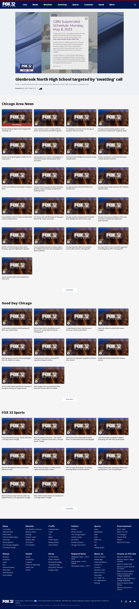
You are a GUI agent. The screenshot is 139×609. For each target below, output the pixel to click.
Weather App (30, 540)
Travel (50, 532)
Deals (5, 562)
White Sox (97, 540)
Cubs (96, 537)
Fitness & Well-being (33, 565)
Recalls (28, 570)
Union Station (53, 545)
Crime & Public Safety (10, 537)
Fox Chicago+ (122, 534)
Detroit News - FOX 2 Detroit (78, 562)
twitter (130, 601)
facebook (121, 601)
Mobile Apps (98, 559)
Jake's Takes (121, 529)
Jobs (4, 565)
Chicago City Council (78, 545)
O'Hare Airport (53, 540)
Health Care (30, 567)
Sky (95, 545)
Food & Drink (121, 537)
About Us (98, 553)
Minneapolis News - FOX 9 (80, 566)
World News (7, 534)
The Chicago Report (78, 534)
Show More (69, 290)
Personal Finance (9, 567)
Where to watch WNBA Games (125, 584)
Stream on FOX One (126, 553)
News (5, 526)
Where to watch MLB (124, 564)
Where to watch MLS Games (124, 588)
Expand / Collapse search (135, 4)
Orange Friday (53, 570)
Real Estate (7, 570)
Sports (97, 526)
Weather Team (31, 537)
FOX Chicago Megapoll (11, 545)
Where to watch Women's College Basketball (126, 579)
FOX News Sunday (9, 547)
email (134, 601)
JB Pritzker (75, 540)
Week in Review (53, 559)
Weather (30, 526)
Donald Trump (76, 537)
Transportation (53, 529)
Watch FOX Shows (123, 542)
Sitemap (97, 583)
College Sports (99, 547)
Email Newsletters (100, 562)
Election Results (76, 532)
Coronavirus (30, 559)
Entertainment (124, 526)
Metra (50, 537)
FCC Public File (99, 578)
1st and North (53, 557)
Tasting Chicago (54, 565)
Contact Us (98, 565)
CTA (49, 534)
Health (29, 553)
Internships (98, 575)
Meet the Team (99, 570)
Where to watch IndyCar (125, 571)
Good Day (6, 540)
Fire (95, 542)
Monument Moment (55, 567)
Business (6, 557)
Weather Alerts (31, 532)
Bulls (96, 534)
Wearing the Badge (55, 562)
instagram (126, 601)
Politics (74, 526)
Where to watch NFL (124, 557)
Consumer (6, 559)
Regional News (78, 553)
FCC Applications (100, 580)
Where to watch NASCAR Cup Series (126, 568)
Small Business (8, 572)
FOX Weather (30, 545)
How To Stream (99, 557)
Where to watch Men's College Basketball (125, 575)
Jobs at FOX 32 (99, 572)
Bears (96, 529)
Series (51, 553)
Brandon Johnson (77, 542)
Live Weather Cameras (33, 529)
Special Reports (8, 542)
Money (6, 553)
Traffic (51, 526)
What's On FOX (122, 532)
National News (8, 532)
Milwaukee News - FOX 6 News (80, 558)
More (111, 4)
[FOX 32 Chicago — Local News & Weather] (10, 4)
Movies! (119, 540)
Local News (7, 529)
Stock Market (7, 575)
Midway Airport (53, 542)
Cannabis (29, 562)
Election (74, 529)
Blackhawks (98, 532)
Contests (97, 567)
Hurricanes (29, 542)
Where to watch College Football (125, 560)
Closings (28, 534)
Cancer (28, 557)
